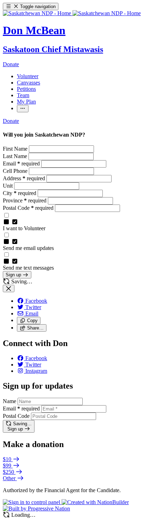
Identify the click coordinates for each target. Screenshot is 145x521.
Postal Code (28, 208)
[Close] (8, 288)
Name (9, 401)
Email (21, 164)
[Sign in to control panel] (32, 502)
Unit (8, 186)
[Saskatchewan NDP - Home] (72, 13)
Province (24, 200)
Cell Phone (16, 171)
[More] (23, 108)
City (19, 193)
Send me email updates (28, 248)
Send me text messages (28, 268)
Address (24, 178)
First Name (16, 149)
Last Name (16, 156)
